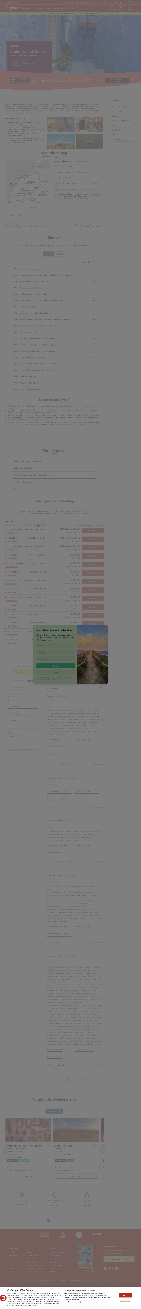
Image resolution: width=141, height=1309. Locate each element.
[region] (70, 1298)
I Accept (125, 1295)
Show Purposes (125, 1301)
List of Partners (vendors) (72, 1302)
